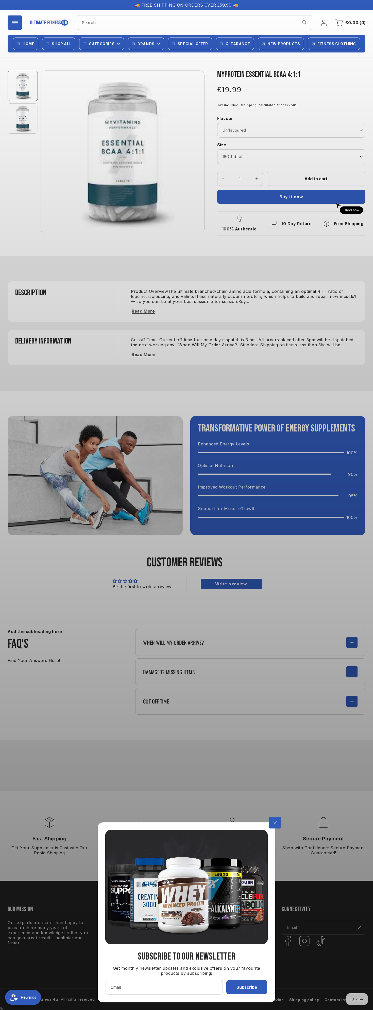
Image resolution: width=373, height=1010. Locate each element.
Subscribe (246, 987)
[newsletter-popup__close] (275, 822)
